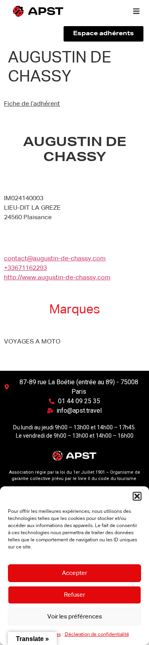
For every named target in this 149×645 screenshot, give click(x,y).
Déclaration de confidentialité (97, 634)
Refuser (74, 595)
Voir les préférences (74, 617)
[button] (137, 496)
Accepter (74, 573)
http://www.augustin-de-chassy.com (57, 278)
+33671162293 (25, 268)
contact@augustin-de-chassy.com (55, 259)
